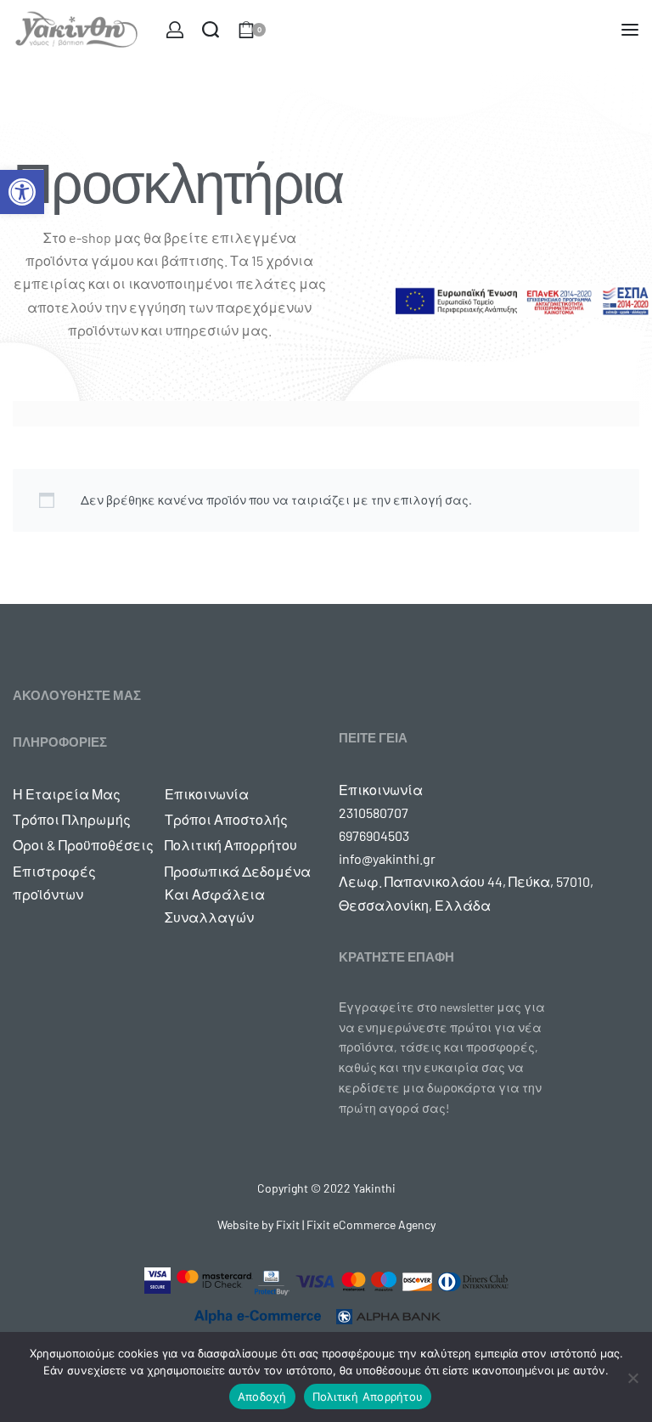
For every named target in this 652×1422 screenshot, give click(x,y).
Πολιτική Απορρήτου (368, 1396)
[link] (22, 192)
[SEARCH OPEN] (210, 29)
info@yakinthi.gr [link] (387, 858)
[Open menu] (630, 30)
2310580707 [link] (373, 812)
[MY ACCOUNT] (175, 29)
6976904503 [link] (374, 835)
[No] (633, 1374)
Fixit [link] (288, 1224)
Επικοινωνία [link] (381, 790)
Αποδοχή (262, 1396)
